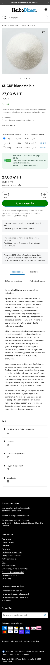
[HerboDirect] (24, 10)
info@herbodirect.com (20, 515)
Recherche (6, 539)
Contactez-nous (8, 542)
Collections (14, 25)
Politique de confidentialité (13, 572)
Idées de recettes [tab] (13, 281)
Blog (3, 562)
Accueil (4, 25)
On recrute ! (7, 579)
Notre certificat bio (9, 559)
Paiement (6, 549)
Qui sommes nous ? (10, 575)
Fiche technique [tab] (37, 281)
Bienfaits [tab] (34, 272)
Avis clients (6, 601)
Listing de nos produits (11, 555)
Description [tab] (17, 272)
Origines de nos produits (12, 552)
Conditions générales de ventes (15, 569)
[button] (45, 10)
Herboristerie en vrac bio (12, 591)
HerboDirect (7, 662)
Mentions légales (9, 565)
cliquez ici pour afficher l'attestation (15, 654)
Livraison (5, 545)
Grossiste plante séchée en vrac (15, 597)
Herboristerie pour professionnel (15, 594)
